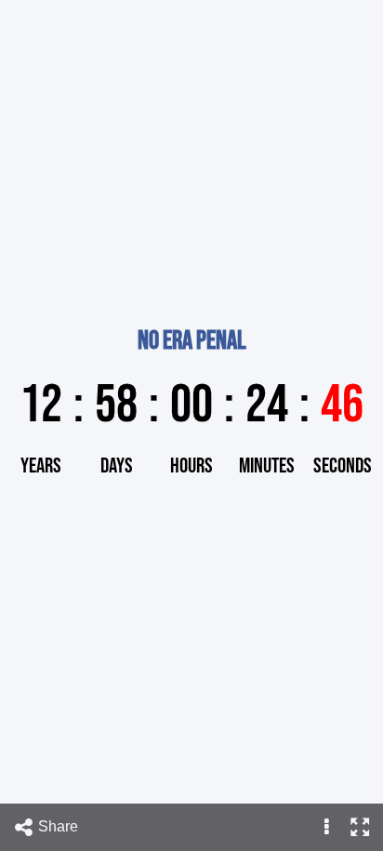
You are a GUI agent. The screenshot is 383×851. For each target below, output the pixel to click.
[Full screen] (359, 827)
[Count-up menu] (326, 827)
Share (60, 826)
